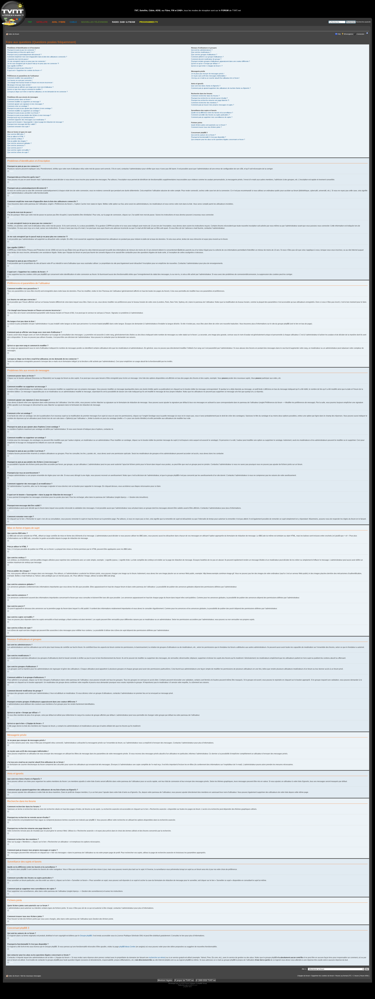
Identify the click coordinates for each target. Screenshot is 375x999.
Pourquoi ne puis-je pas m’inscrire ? (20, 68)
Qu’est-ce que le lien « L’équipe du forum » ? (207, 66)
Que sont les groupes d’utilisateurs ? (204, 54)
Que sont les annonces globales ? (19, 143)
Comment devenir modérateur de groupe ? (206, 59)
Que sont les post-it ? (15, 148)
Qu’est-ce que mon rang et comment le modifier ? (24, 89)
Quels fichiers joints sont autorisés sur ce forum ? (208, 125)
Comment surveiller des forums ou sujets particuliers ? (210, 115)
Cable (73, 22)
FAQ (339, 34)
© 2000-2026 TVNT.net (206, 980)
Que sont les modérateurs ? (201, 52)
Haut (11, 171)
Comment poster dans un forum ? (19, 99)
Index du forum (13, 34)
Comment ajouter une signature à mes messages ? (25, 104)
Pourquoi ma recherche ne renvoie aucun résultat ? (209, 98)
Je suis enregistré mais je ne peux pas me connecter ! (26, 61)
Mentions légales (165, 980)
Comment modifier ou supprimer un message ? (24, 101)
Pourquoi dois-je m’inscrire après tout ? (21, 52)
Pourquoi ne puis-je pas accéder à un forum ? (23, 113)
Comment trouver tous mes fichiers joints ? (206, 127)
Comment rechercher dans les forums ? (205, 96)
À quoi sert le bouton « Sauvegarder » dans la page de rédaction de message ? (35, 122)
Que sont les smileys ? (15, 139)
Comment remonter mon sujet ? (18, 126)
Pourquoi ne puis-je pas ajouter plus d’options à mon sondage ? (29, 108)
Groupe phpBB (86, 936)
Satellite (41, 22)
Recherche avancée (363, 22)
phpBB (181, 983)
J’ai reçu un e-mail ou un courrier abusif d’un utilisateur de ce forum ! (215, 78)
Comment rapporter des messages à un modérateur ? (26, 120)
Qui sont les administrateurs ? (201, 50)
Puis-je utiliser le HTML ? (16, 136)
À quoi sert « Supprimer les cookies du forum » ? (24, 70)
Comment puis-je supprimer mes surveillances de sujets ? (211, 117)
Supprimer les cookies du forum (322, 976)
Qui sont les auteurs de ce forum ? (203, 135)
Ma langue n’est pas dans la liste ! (19, 85)
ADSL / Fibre (58, 22)
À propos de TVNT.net (184, 980)
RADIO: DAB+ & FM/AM (123, 22)
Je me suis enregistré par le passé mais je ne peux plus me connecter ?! (33, 63)
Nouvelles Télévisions (94, 22)
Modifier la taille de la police (368, 33)
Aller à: (304, 969)
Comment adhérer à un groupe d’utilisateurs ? (207, 57)
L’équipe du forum (303, 976)
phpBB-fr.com (192, 985)
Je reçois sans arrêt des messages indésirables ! (208, 76)
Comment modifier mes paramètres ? (20, 78)
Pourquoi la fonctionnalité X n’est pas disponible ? (208, 137)
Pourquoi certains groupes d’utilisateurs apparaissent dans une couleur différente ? (220, 61)
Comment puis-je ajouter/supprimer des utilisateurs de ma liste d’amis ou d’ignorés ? (221, 88)
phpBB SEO (187, 986)
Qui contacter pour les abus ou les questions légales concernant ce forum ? (218, 139)
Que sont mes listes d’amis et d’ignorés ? (205, 86)
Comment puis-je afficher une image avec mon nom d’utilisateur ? (30, 87)
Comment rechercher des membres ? (204, 103)
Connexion (360, 34)
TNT (30, 22)
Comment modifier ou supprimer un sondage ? (23, 111)
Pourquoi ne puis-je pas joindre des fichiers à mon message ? (29, 115)
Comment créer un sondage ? (18, 106)
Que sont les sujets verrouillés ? (18, 150)
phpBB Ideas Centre (127, 947)
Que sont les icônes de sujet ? (18, 152)
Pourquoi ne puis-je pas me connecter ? (21, 50)
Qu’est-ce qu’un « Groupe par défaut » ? (205, 63)
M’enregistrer (348, 34)
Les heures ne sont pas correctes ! (19, 80)
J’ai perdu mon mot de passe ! (18, 59)
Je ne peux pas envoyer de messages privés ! (207, 73)
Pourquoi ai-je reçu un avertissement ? (21, 117)
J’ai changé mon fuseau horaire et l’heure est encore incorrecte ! (30, 82)
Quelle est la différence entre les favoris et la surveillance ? (212, 112)
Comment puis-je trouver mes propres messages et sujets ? (212, 105)
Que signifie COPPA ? (15, 66)
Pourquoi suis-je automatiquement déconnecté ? (24, 54)
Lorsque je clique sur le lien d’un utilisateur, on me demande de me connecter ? (37, 92)
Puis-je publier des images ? (17, 141)
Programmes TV (148, 22)
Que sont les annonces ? (16, 145)
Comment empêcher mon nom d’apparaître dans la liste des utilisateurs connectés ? (37, 57)
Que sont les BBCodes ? (16, 134)
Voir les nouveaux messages (31, 976)
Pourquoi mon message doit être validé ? (21, 124)
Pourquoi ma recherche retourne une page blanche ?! (210, 100)
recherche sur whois (157, 957)
